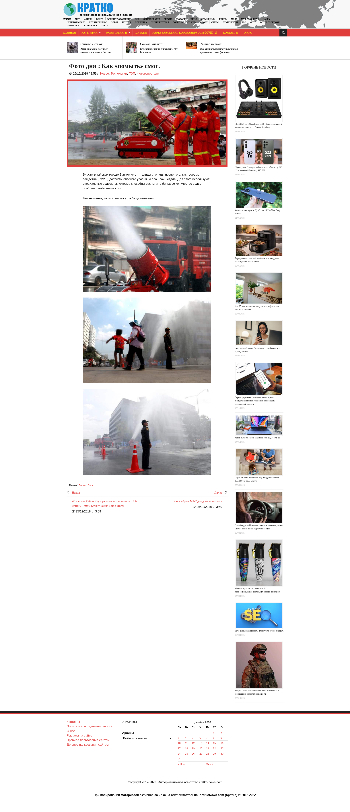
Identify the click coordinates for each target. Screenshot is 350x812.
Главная (69, 32)
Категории (89, 32)
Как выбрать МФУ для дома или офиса (198, 501)
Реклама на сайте (79, 735)
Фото (253, 22)
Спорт (203, 22)
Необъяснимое (98, 22)
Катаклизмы (208, 19)
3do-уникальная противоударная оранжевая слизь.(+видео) (219, 50)
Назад (76, 493)
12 (193, 743)
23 (222, 748)
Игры (193, 19)
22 (214, 748)
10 (179, 743)
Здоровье (181, 19)
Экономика (90, 25)
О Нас (248, 32)
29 (214, 753)
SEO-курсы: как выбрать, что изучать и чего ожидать (259, 631)
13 (200, 743)
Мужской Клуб (250, 19)
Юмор (104, 25)
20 (200, 748)
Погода (126, 22)
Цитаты (141, 32)
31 (179, 758)
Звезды (168, 19)
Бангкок (82, 485)
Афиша (88, 19)
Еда (137, 19)
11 (186, 743)
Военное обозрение (119, 19)
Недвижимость (76, 22)
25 (186, 753)
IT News (67, 19)
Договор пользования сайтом (88, 744)
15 (214, 743)
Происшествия (160, 22)
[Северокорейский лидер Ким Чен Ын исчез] (131, 47)
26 (193, 753)
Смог (90, 485)
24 (179, 753)
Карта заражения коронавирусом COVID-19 (184, 32)
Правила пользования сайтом (88, 740)
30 (222, 753)
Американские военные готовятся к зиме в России (95, 50)
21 (207, 748)
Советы (191, 22)
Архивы (128, 733)
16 (222, 743)
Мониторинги (116, 32)
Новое (114, 22)
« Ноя (181, 764)
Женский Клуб (151, 19)
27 (200, 753)
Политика (141, 22)
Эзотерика (73, 25)
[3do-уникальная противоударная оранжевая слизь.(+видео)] (191, 45)
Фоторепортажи (270, 22)
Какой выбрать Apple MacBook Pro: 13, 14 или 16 (257, 437)
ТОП (244, 22)
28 (207, 753)
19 (193, 748)
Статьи (215, 22)
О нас (71, 731)
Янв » (209, 764)
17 (179, 748)
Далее (218, 493)
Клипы (223, 19)
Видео (100, 19)
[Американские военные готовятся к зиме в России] (72, 47)
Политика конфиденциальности (89, 726)
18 (186, 748)
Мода (234, 19)
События (178, 22)
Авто (77, 19)
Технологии (230, 22)
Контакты (230, 32)
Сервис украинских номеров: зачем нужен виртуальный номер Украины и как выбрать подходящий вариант (255, 400)
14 (207, 743)
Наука (266, 19)
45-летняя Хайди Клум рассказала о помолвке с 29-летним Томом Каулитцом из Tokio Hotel (104, 504)
